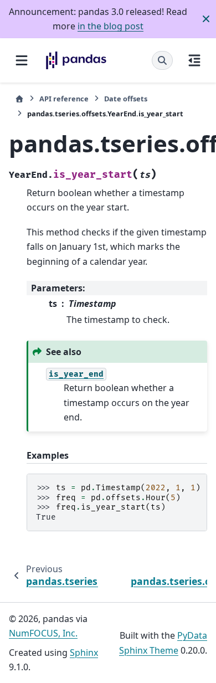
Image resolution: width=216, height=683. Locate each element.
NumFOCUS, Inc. (43, 633)
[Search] (162, 60)
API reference (64, 99)
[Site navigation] (21, 60)
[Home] (19, 99)
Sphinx (84, 652)
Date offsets (125, 99)
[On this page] (194, 60)
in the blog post (110, 26)
